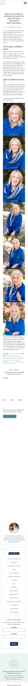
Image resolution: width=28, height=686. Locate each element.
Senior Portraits (14, 594)
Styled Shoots (14, 605)
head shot (11, 355)
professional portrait (8, 360)
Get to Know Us (14, 573)
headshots (10, 357)
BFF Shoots (14, 562)
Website (20, 400)
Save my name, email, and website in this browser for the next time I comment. (13, 411)
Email (12, 400)
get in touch (6, 348)
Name (5, 400)
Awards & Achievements (14, 559)
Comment (6, 378)
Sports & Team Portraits (14, 601)
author (7, 355)
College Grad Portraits (14, 566)
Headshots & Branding (15, 27)
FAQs (14, 569)
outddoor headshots (8, 358)
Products (14, 587)
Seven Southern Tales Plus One (13, 53)
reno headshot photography (16, 362)
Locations (14, 580)
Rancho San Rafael (17, 34)
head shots (17, 355)
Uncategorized (14, 612)
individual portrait (18, 357)
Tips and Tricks (14, 608)
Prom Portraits (14, 591)
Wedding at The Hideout (9, 363)
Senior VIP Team (14, 598)
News (14, 584)
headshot (5, 357)
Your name (14, 627)
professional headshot (18, 358)
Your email (14, 634)
